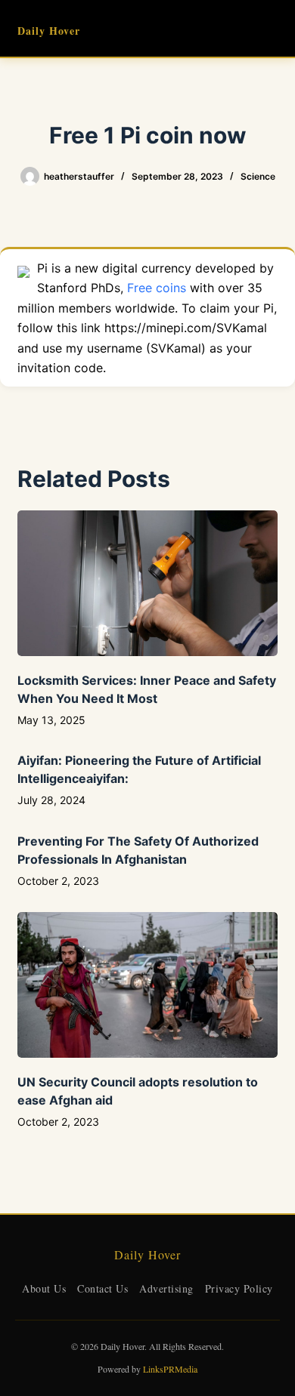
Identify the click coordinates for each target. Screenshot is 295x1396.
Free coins (156, 287)
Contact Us (102, 1288)
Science (258, 176)
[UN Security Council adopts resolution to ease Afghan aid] (147, 985)
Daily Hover (48, 31)
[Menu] (271, 28)
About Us (44, 1288)
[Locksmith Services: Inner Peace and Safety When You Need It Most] (147, 583)
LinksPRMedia (170, 1369)
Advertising (166, 1288)
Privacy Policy (239, 1288)
